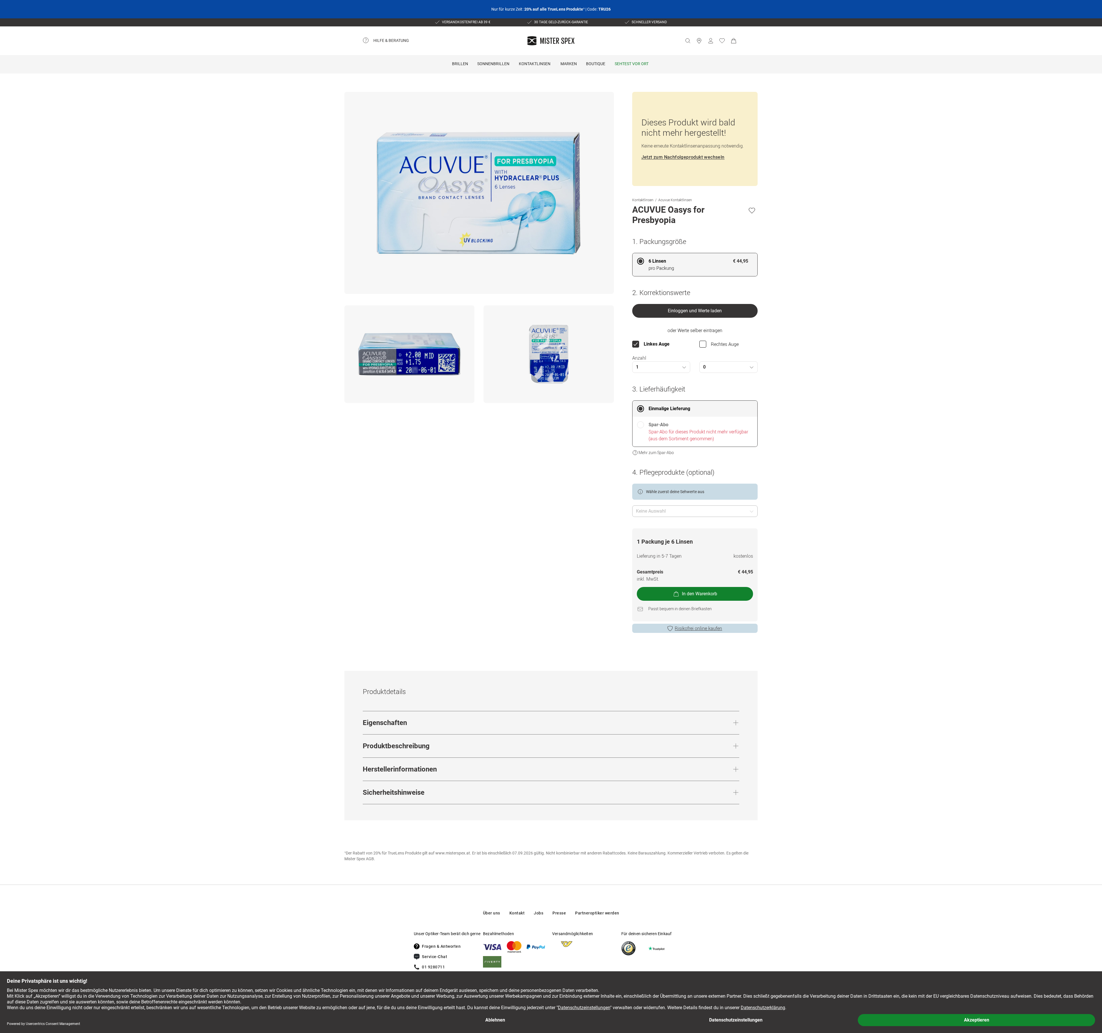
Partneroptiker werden (597, 913)
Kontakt (517, 913)
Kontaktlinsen (534, 63)
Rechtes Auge (725, 344)
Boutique (595, 63)
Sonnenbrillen (493, 63)
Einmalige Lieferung (669, 408)
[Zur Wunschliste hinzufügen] (752, 210)
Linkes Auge (657, 344)
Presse (559, 913)
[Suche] (687, 41)
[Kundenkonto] (710, 40)
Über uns (491, 913)
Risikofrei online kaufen (698, 628)
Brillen (460, 63)
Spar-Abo (658, 424)
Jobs (538, 913)
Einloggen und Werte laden (695, 310)
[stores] (699, 40)
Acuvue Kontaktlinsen (675, 199)
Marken (568, 63)
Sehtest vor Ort (632, 63)
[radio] (695, 264)
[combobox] (661, 367)
